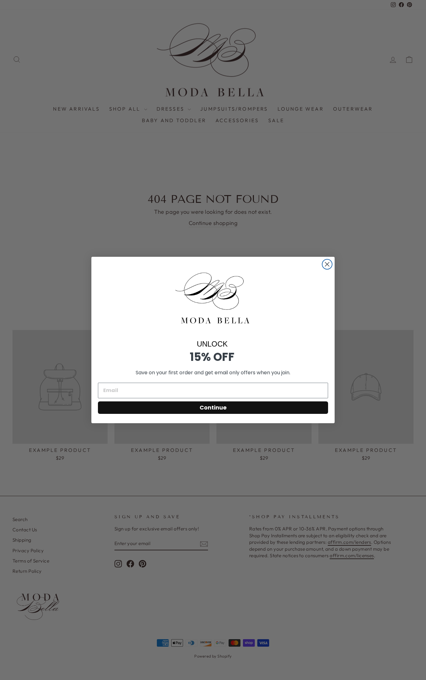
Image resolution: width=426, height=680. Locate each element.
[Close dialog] (327, 264)
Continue (213, 407)
